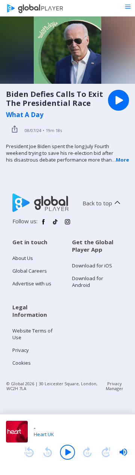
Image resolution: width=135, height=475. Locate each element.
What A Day (25, 115)
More (122, 159)
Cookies (21, 362)
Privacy (20, 350)
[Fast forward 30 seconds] (87, 452)
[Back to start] (28, 452)
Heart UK (44, 434)
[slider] (123, 452)
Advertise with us (31, 283)
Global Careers (29, 270)
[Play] (67, 452)
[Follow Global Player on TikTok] (55, 225)
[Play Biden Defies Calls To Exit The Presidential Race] (118, 100)
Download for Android (87, 281)
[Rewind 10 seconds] (47, 452)
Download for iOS (92, 265)
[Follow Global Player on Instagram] (67, 225)
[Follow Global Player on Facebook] (43, 225)
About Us (22, 258)
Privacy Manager (114, 386)
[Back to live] (106, 452)
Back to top (97, 203)
